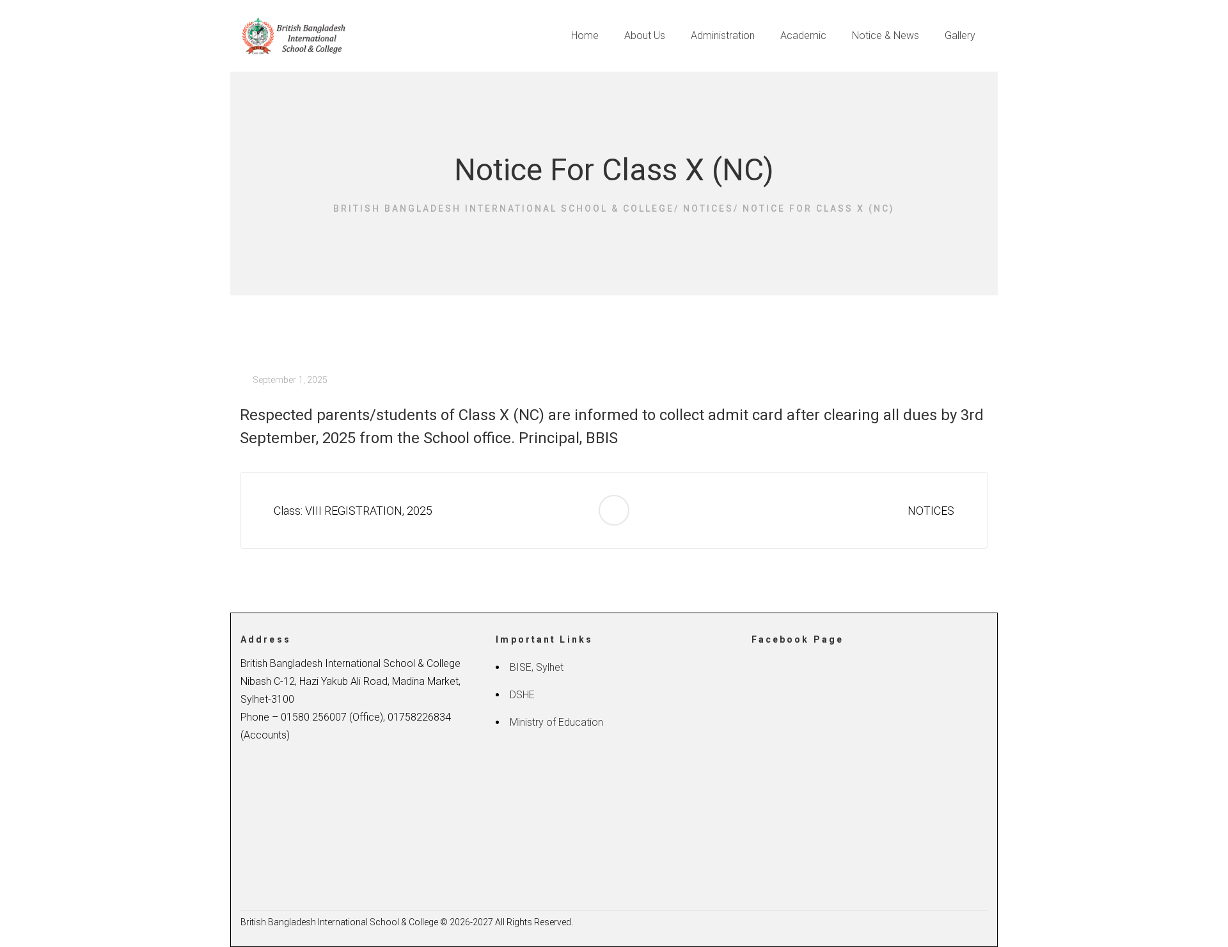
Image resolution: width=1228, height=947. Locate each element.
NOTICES (933, 510)
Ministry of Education (556, 722)
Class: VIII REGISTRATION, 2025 (350, 510)
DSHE (522, 695)
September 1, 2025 (290, 380)
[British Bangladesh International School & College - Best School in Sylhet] (295, 35)
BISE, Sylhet (536, 667)
